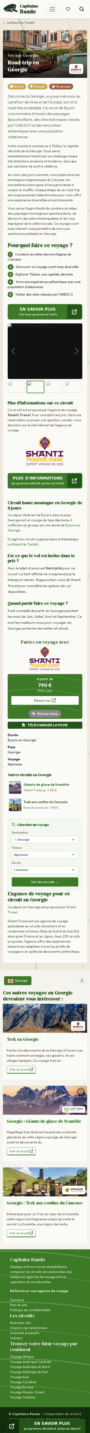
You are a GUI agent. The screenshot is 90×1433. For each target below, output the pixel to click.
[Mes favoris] (68, 9)
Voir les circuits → (45, 882)
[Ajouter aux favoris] (78, 38)
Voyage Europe (22, 1387)
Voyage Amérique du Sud (29, 1372)
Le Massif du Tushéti (23, 544)
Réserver (43, 700)
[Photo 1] (16, 387)
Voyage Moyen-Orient (27, 1392)
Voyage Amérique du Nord (30, 1367)
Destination (20, 832)
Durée (16, 863)
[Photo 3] (54, 387)
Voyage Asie (19, 1377)
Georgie (39, 86)
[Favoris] (81, 1010)
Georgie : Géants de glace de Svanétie (44, 1121)
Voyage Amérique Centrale (30, 1362)
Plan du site (18, 1305)
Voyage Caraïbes (23, 1382)
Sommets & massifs (24, 1333)
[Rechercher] (81, 9)
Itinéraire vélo (20, 1323)
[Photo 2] (35, 387)
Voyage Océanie (22, 1397)
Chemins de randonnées (28, 1328)
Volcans (16, 1338)
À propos (17, 1300)
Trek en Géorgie (23, 1039)
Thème (17, 848)
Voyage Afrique (22, 1356)
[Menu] (52, 9)
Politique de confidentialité (30, 1310)
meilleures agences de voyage (33, 1277)
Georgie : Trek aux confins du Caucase (45, 1203)
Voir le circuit (19, 1069)
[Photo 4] (73, 387)
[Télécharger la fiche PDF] (67, 38)
